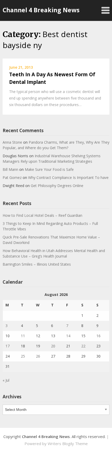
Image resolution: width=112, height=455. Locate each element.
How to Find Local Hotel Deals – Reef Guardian (42, 215)
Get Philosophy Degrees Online (57, 185)
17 (7, 345)
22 (83, 345)
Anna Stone (12, 142)
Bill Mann (10, 169)
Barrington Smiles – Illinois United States (37, 264)
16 (98, 335)
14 (68, 335)
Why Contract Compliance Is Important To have (68, 177)
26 (38, 356)
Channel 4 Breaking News (41, 10)
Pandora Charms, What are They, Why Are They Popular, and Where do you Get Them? (56, 145)
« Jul (6, 380)
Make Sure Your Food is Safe (49, 169)
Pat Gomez (12, 177)
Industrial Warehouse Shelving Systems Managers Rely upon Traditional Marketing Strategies (52, 158)
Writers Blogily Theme (68, 443)
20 (53, 345)
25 (23, 356)
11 (23, 335)
